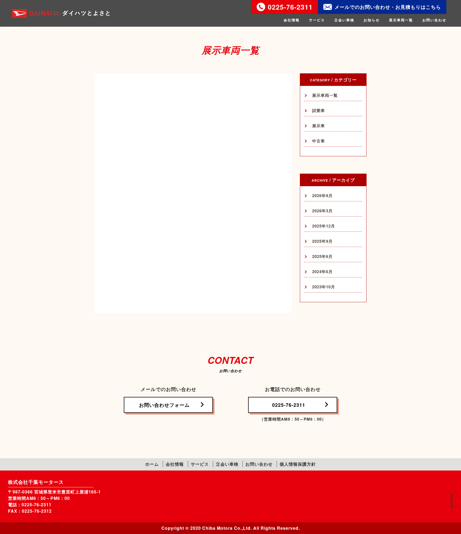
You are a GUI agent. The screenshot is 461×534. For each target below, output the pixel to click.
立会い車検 (344, 19)
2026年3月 (322, 211)
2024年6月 (322, 271)
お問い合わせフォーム (164, 404)
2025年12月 (323, 226)
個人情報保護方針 (298, 464)
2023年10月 (323, 287)
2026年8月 (322, 195)
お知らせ (372, 19)
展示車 (318, 126)
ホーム (152, 464)
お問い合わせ (434, 19)
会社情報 (292, 19)
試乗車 (318, 110)
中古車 (318, 141)
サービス (317, 19)
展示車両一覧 (401, 19)
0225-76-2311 (290, 7)
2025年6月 (322, 256)
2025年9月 (322, 241)
